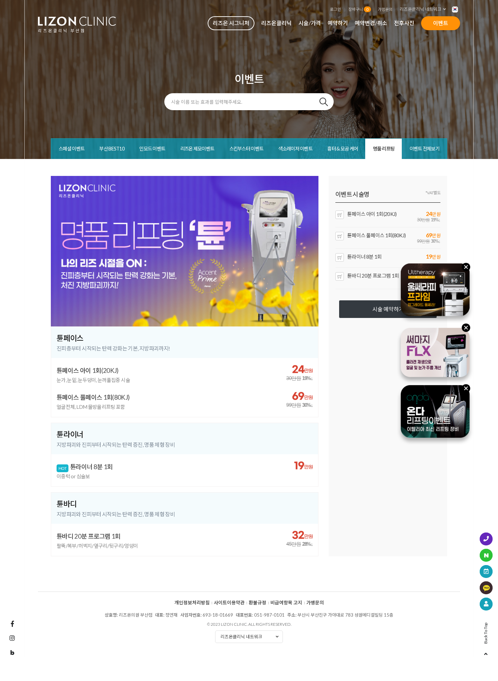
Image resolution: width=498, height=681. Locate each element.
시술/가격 (309, 23)
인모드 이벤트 (152, 149)
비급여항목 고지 (286, 602)
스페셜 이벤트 (71, 149)
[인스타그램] (12, 638)
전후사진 (404, 23)
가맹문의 (385, 9)
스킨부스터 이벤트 (246, 149)
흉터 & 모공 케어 (342, 149)
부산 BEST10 (111, 149)
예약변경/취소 (371, 23)
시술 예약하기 (388, 309)
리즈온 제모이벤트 (197, 149)
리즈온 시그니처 (231, 23)
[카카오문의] (486, 587)
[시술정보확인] (486, 604)
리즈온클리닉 (276, 23)
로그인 (335, 9)
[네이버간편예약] (486, 555)
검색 (323, 101)
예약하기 (338, 23)
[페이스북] (12, 624)
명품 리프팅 (384, 149)
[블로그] (12, 653)
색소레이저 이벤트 (295, 149)
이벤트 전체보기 (424, 149)
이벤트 (440, 23)
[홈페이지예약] (486, 571)
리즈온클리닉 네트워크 (420, 9)
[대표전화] (486, 539)
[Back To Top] (486, 652)
